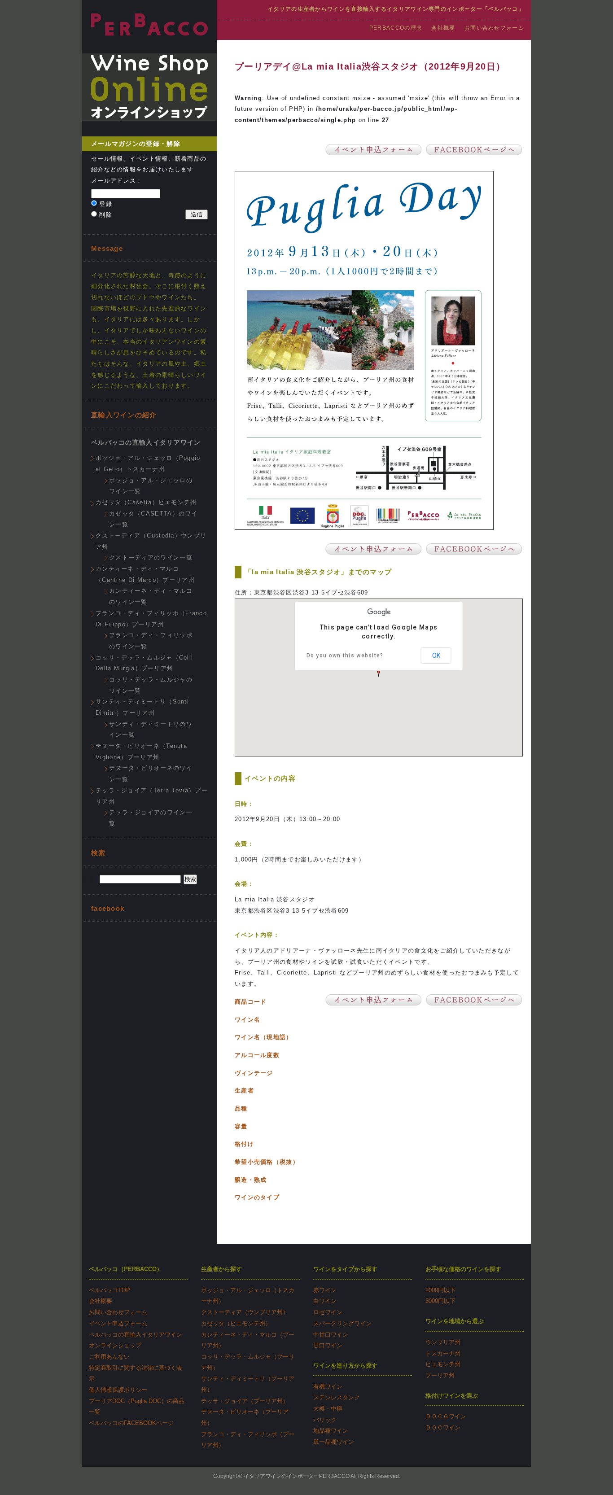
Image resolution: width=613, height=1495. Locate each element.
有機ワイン (327, 1386)
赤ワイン (325, 1290)
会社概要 (443, 28)
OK (436, 655)
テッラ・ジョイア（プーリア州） (245, 1401)
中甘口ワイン (330, 1334)
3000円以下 (440, 1301)
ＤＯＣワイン (442, 1427)
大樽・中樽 (327, 1408)
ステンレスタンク (336, 1397)
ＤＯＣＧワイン (445, 1416)
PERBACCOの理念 (395, 28)
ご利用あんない (109, 1356)
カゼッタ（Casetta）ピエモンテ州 (146, 502)
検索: (89, 879)
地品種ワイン (330, 1430)
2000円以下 (440, 1290)
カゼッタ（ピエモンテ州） (236, 1323)
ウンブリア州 (442, 1342)
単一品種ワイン (333, 1441)
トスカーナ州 (442, 1353)
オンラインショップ (115, 1345)
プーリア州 (440, 1375)
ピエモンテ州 (442, 1364)
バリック (325, 1419)
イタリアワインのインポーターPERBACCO (297, 1476)
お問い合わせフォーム (494, 28)
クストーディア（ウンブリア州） (245, 1312)
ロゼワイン (327, 1312)
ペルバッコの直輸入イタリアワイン (146, 442)
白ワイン (325, 1301)
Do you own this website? (345, 655)
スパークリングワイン (342, 1323)
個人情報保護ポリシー (118, 1389)
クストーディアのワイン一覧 (151, 557)
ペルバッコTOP (109, 1290)
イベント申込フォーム (118, 1323)
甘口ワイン (327, 1345)
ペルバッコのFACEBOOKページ (131, 1423)
